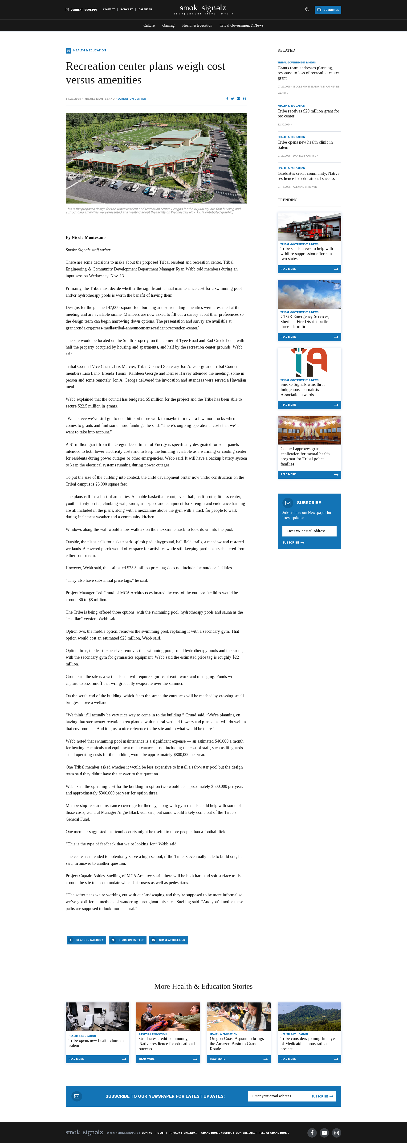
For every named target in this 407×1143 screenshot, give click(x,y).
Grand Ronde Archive (216, 1133)
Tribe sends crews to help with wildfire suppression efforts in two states (307, 253)
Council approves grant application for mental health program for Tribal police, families (305, 456)
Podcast (126, 9)
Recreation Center (131, 98)
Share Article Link (172, 940)
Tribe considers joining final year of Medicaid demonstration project (309, 1043)
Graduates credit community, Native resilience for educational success (308, 176)
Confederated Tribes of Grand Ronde (262, 1133)
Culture (149, 25)
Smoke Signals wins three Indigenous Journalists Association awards (303, 389)
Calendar (145, 9)
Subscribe (331, 10)
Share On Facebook (89, 940)
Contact (109, 9)
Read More (288, 268)
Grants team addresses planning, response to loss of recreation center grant (308, 73)
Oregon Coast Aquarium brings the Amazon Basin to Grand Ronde (237, 1043)
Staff (161, 1133)
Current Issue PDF (83, 9)
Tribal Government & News (242, 25)
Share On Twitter (131, 940)
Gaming (168, 25)
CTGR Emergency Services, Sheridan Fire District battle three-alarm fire (305, 321)
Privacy (174, 1133)
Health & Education (197, 25)
